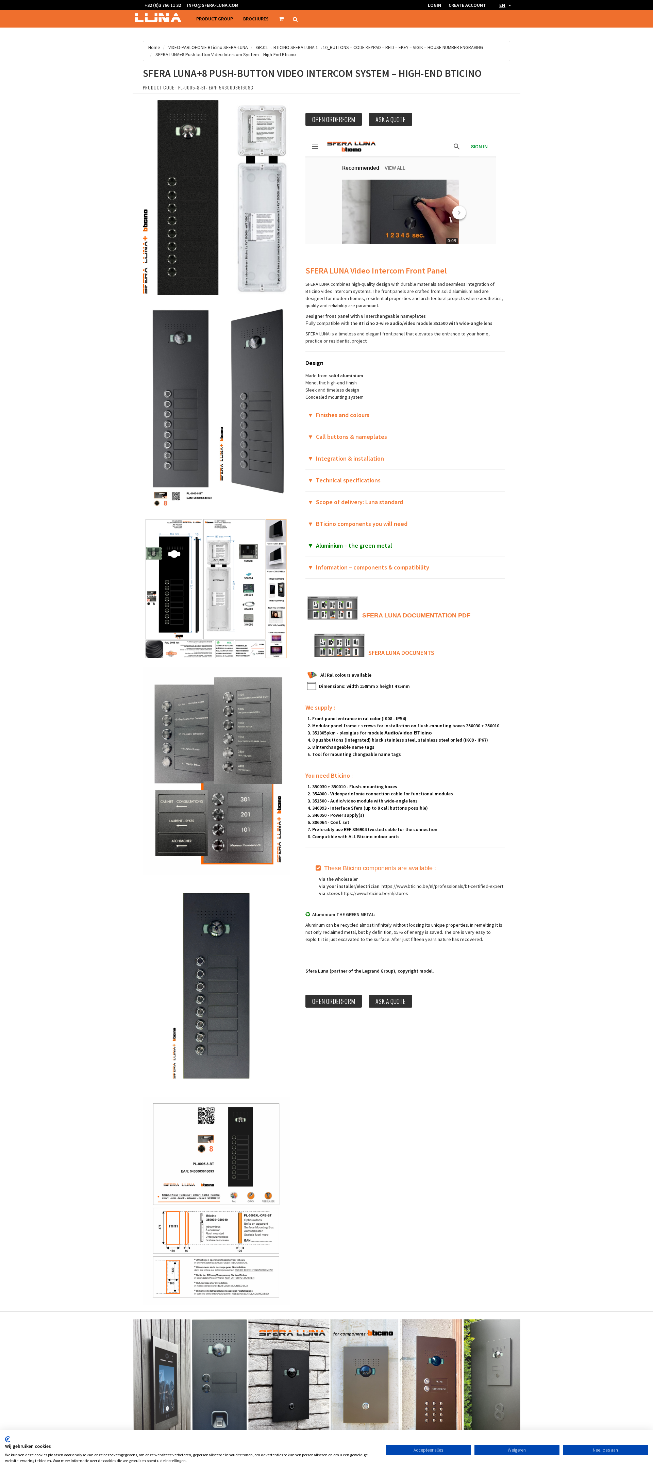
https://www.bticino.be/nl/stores (374, 893)
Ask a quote (390, 119)
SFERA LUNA (381, 615)
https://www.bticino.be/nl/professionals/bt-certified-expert (442, 886)
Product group (214, 19)
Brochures (256, 19)
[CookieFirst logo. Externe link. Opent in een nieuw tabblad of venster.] (7, 1439)
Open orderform (333, 119)
